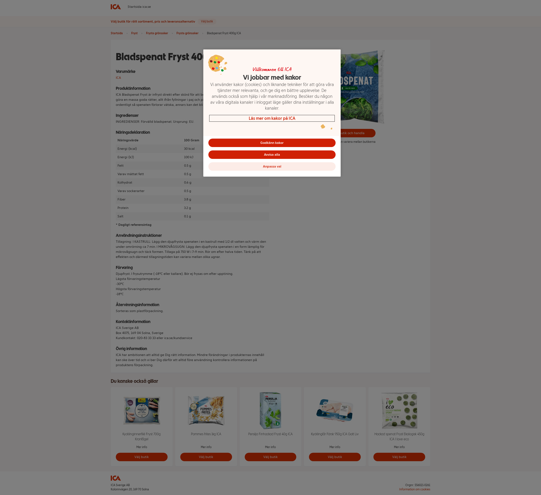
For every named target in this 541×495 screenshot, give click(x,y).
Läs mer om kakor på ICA (272, 118)
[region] (272, 113)
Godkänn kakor (272, 143)
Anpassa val (272, 166)
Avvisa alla (272, 155)
